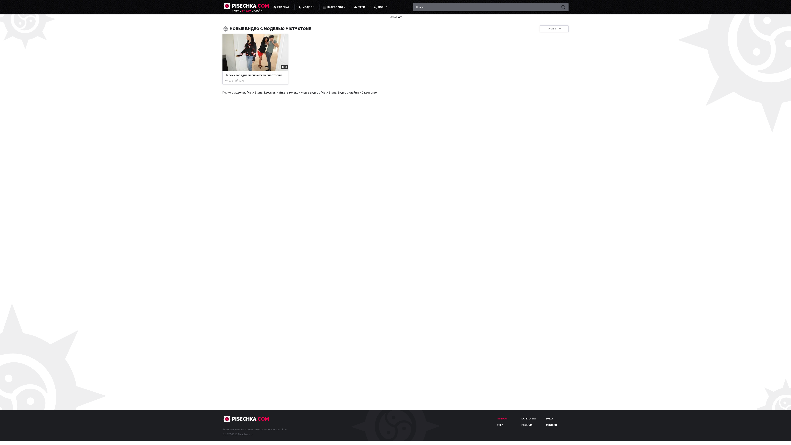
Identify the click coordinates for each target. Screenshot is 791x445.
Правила (526, 425)
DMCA (549, 418)
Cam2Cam (395, 17)
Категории (528, 418)
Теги (500, 425)
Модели (551, 425)
